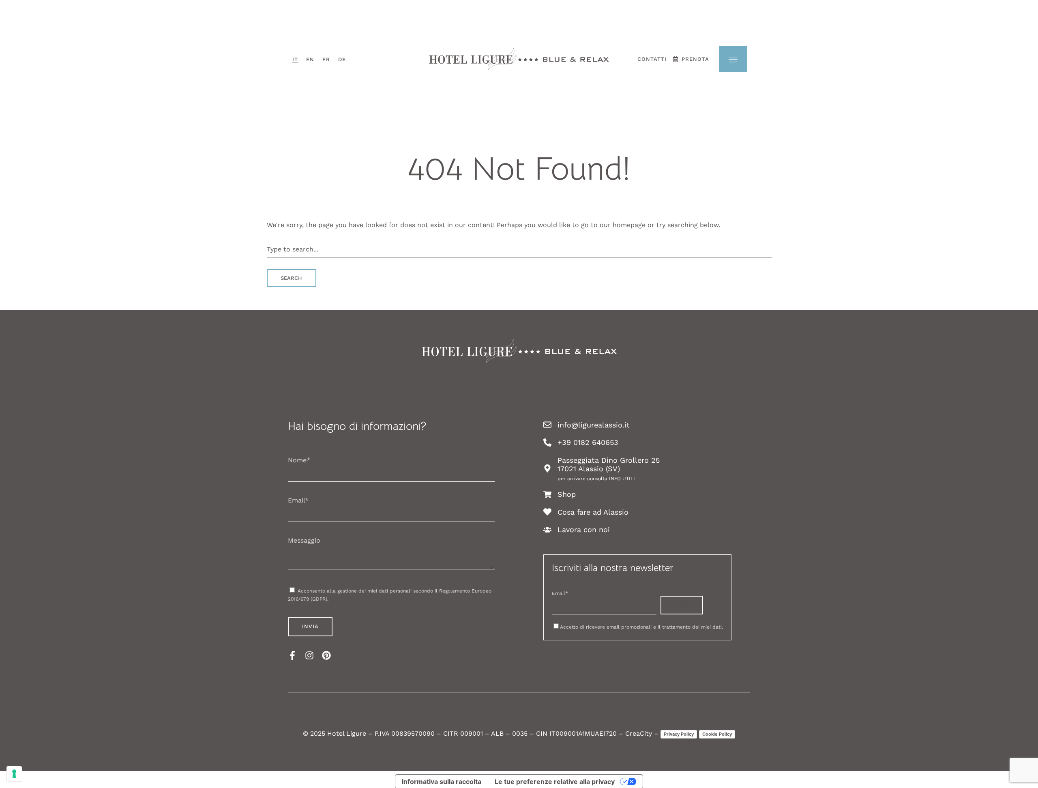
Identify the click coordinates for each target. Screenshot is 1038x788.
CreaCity (638, 733)
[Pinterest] (326, 655)
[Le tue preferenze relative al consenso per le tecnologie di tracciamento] (14, 774)
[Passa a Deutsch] (342, 59)
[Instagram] (309, 655)
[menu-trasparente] (733, 59)
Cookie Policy (717, 734)
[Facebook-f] (292, 655)
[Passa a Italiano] (295, 59)
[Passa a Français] (326, 59)
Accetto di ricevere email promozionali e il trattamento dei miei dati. (641, 627)
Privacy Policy (679, 734)
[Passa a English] (310, 59)
